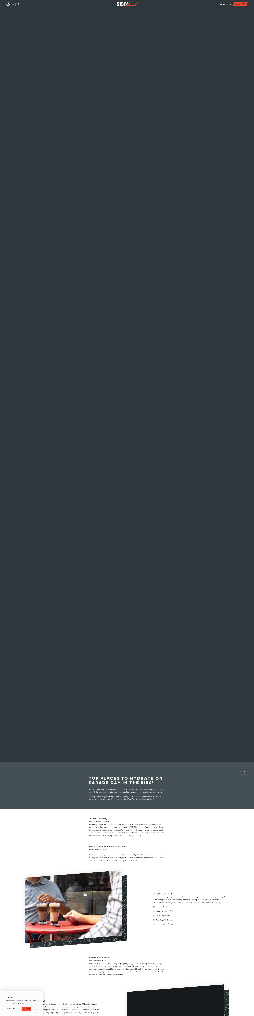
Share (243, 771)
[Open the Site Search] (17, 4)
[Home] (137, 7)
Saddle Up (226, 4)
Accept (26, 1009)
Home (244, 775)
